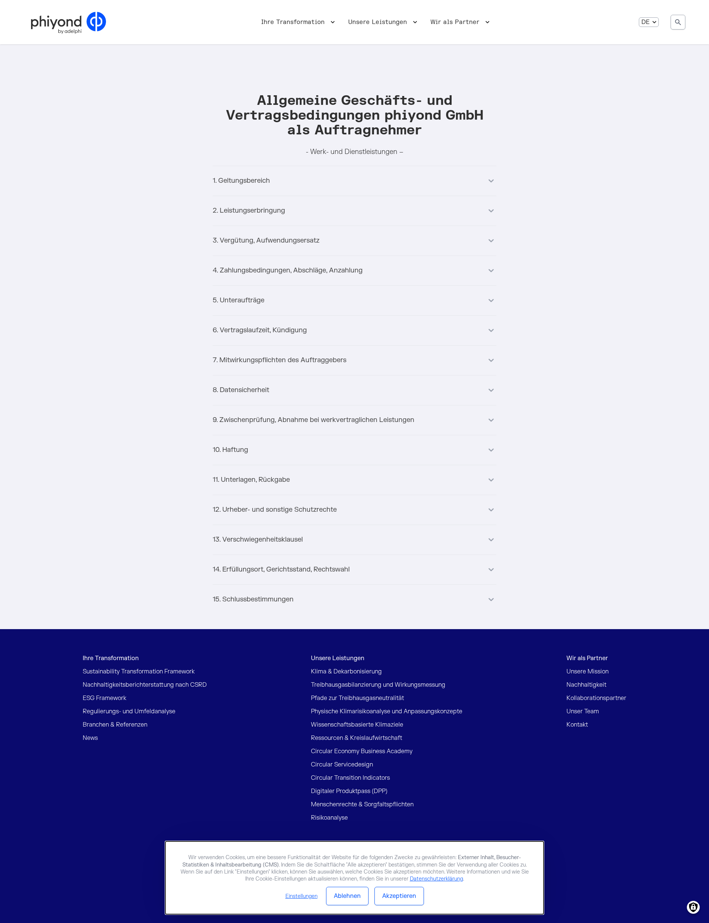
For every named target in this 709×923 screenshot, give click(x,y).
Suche (678, 22)
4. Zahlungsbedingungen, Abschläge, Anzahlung (288, 270)
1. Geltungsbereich (241, 180)
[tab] (354, 176)
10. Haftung (230, 450)
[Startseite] (68, 22)
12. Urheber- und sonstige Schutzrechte (275, 509)
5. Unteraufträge (238, 300)
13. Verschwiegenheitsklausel (258, 539)
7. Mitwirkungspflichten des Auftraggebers (279, 360)
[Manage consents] (693, 907)
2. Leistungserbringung (249, 210)
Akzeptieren (399, 896)
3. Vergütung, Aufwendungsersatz (266, 240)
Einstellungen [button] (301, 896)
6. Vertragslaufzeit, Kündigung (260, 330)
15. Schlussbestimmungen (253, 599)
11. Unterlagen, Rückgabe (251, 480)
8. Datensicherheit (241, 390)
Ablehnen (347, 896)
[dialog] (354, 877)
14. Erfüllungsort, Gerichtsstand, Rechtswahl (281, 569)
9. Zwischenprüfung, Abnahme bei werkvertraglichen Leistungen (313, 420)
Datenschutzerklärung (436, 879)
